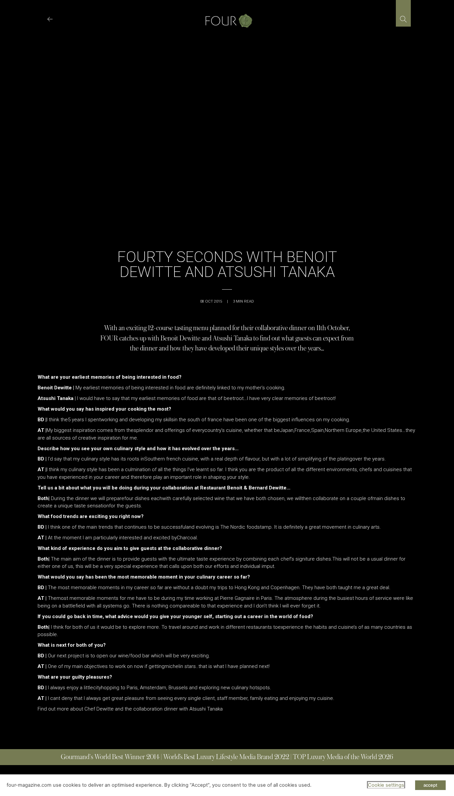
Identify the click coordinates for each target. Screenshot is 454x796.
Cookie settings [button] (386, 785)
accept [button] (430, 785)
